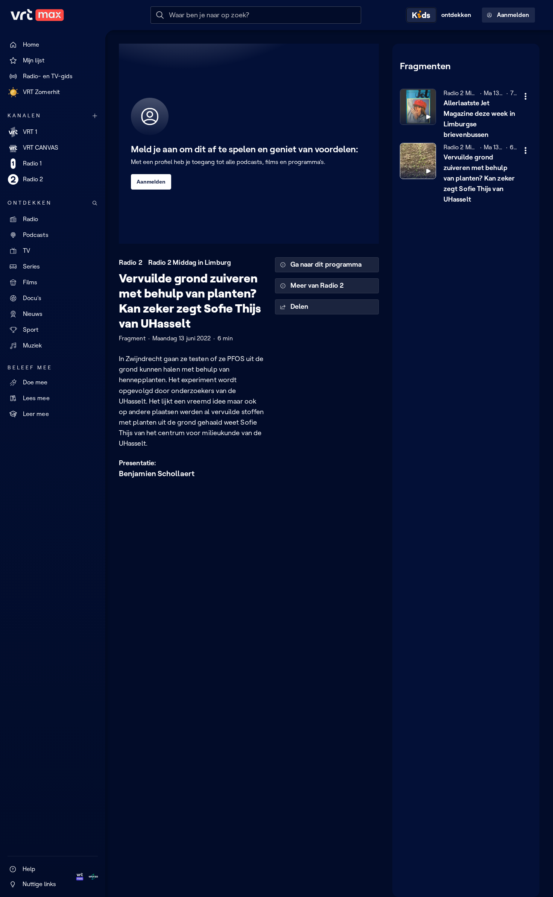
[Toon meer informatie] (525, 96)
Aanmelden (513, 15)
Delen (299, 306)
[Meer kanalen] (95, 115)
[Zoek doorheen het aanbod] (95, 203)
